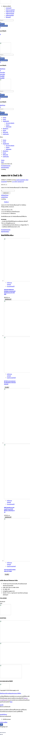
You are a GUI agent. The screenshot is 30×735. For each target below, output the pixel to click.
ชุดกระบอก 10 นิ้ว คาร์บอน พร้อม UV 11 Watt (10, 570)
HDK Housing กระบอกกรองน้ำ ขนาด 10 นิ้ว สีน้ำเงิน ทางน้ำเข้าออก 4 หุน (9, 510)
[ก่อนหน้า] (0, 734)
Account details (10, 123)
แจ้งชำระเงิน (6, 134)
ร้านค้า (4, 119)
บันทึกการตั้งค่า (3, 722)
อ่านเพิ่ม (7, 387)
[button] (15, 137)
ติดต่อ (4, 130)
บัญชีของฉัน (6, 121)
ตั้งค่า (11, 702)
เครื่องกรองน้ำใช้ (10, 15)
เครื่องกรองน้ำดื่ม (10, 13)
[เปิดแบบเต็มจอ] (2, 732)
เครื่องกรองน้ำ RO (10, 11)
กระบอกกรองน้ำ (11, 286)
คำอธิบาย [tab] (6, 202)
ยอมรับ (1, 705)
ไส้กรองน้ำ (8, 17)
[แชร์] (3, 732)
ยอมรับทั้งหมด (3, 714)
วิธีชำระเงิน (5, 132)
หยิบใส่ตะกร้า (6, 193)
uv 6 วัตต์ (14, 181)
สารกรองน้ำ (8, 8)
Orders (7, 125)
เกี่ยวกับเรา (5, 128)
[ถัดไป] (2, 734)
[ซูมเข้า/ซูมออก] (0, 732)
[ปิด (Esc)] (5, 732)
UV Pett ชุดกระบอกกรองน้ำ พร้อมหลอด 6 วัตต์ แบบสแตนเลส (10, 382)
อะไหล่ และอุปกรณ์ (10, 10)
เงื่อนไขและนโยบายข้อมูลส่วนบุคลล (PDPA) (10, 693)
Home (4, 117)
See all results (4, 25)
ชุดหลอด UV (20, 181)
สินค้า (2, 162)
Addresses (8, 127)
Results (2, 24)
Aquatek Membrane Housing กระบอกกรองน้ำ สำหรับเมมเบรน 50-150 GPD (9, 292)
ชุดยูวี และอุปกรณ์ (20, 180)
